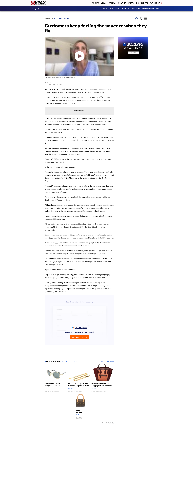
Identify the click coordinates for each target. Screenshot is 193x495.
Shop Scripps (142, 3)
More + (158, 9)
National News (62, 19)
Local (103, 3)
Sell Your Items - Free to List (69, 362)
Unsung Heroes (135, 9)
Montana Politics (114, 9)
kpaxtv (33, 9)
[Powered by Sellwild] (111, 423)
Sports (131, 3)
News (47, 19)
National (112, 3)
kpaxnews (38, 9)
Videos (105, 9)
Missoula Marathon (148, 9)
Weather (122, 3)
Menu (94, 3)
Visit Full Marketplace (107, 361)
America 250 (125, 9)
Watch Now (155, 3)
